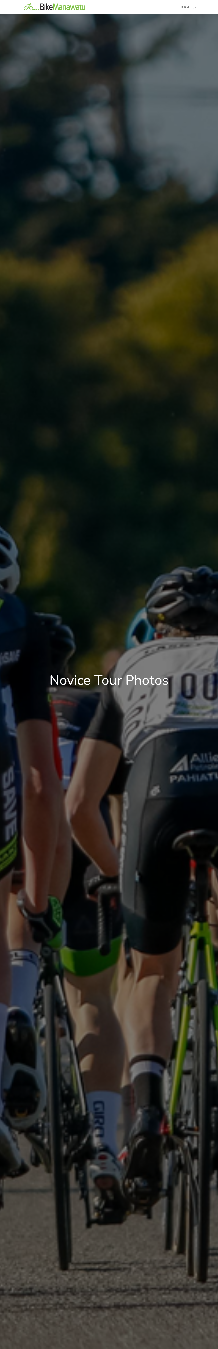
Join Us (185, 7)
